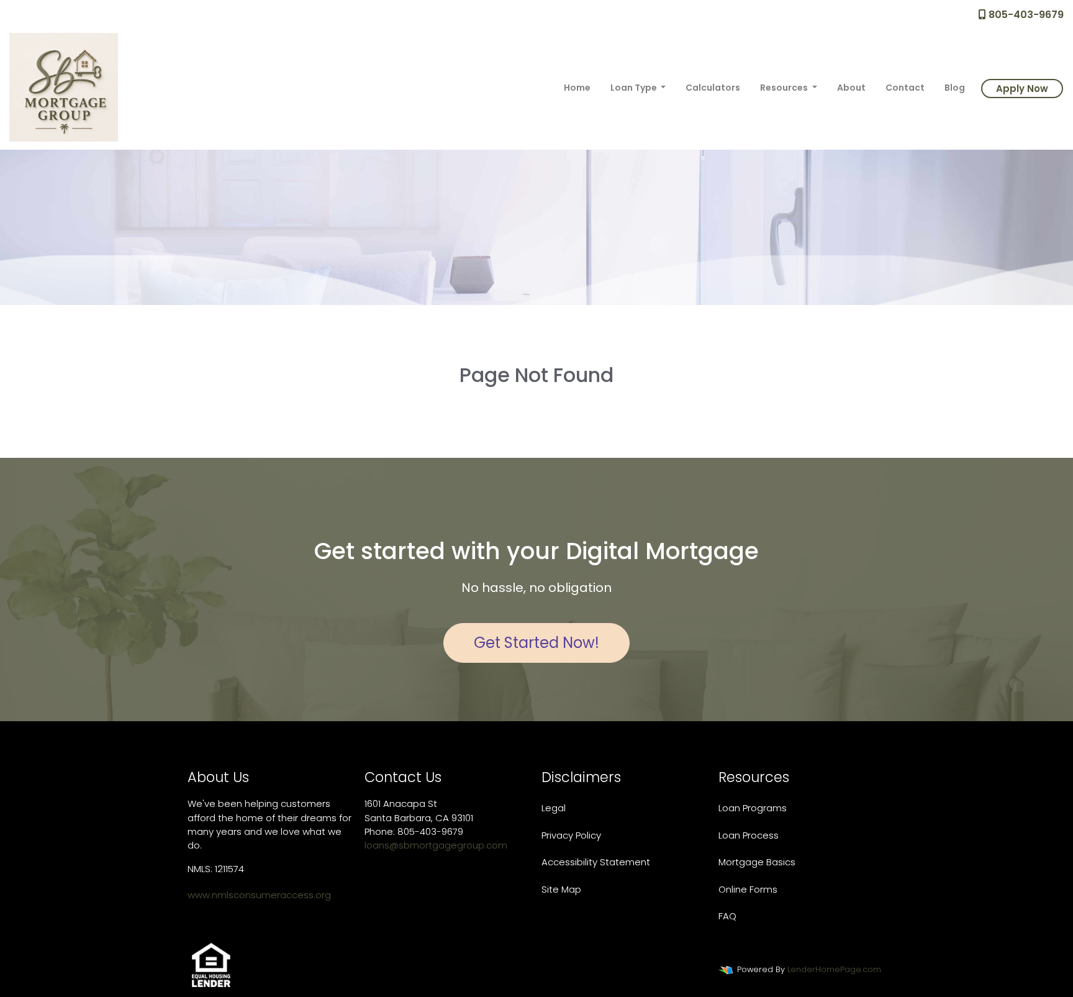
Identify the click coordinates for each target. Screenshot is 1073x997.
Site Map (561, 889)
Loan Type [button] (634, 87)
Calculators (713, 87)
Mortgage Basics (756, 861)
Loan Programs (752, 807)
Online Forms (747, 889)
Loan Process (748, 835)
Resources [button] (785, 87)
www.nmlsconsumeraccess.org (259, 894)
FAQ (727, 915)
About (851, 87)
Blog (954, 87)
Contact (905, 87)
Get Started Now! (536, 642)
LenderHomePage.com (834, 969)
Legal (553, 807)
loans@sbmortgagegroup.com (435, 845)
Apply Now (1022, 88)
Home (577, 87)
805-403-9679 (1025, 14)
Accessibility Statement (595, 861)
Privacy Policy (571, 835)
